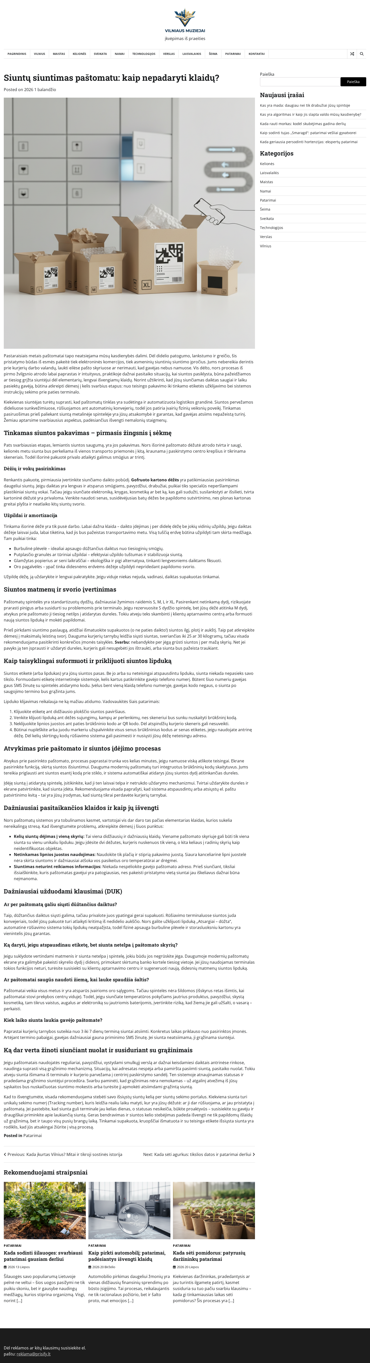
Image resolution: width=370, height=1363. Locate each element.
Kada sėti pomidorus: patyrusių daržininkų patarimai (209, 1256)
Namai (120, 54)
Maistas (59, 54)
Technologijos (143, 54)
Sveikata (100, 54)
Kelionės (79, 54)
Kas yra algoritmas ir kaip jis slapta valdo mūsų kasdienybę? (310, 114)
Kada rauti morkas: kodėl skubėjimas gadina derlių (303, 123)
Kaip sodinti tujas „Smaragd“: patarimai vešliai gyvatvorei (308, 132)
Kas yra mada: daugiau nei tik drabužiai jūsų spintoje (305, 105)
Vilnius (39, 54)
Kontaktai (257, 54)
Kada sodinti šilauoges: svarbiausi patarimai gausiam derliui (43, 1256)
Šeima (213, 54)
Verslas (169, 54)
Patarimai (233, 54)
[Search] (361, 54)
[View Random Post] (352, 54)
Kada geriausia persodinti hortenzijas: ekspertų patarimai (309, 141)
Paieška (267, 74)
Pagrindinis (17, 54)
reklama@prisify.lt (34, 1354)
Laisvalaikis (191, 54)
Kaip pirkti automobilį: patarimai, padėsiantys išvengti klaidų (127, 1256)
